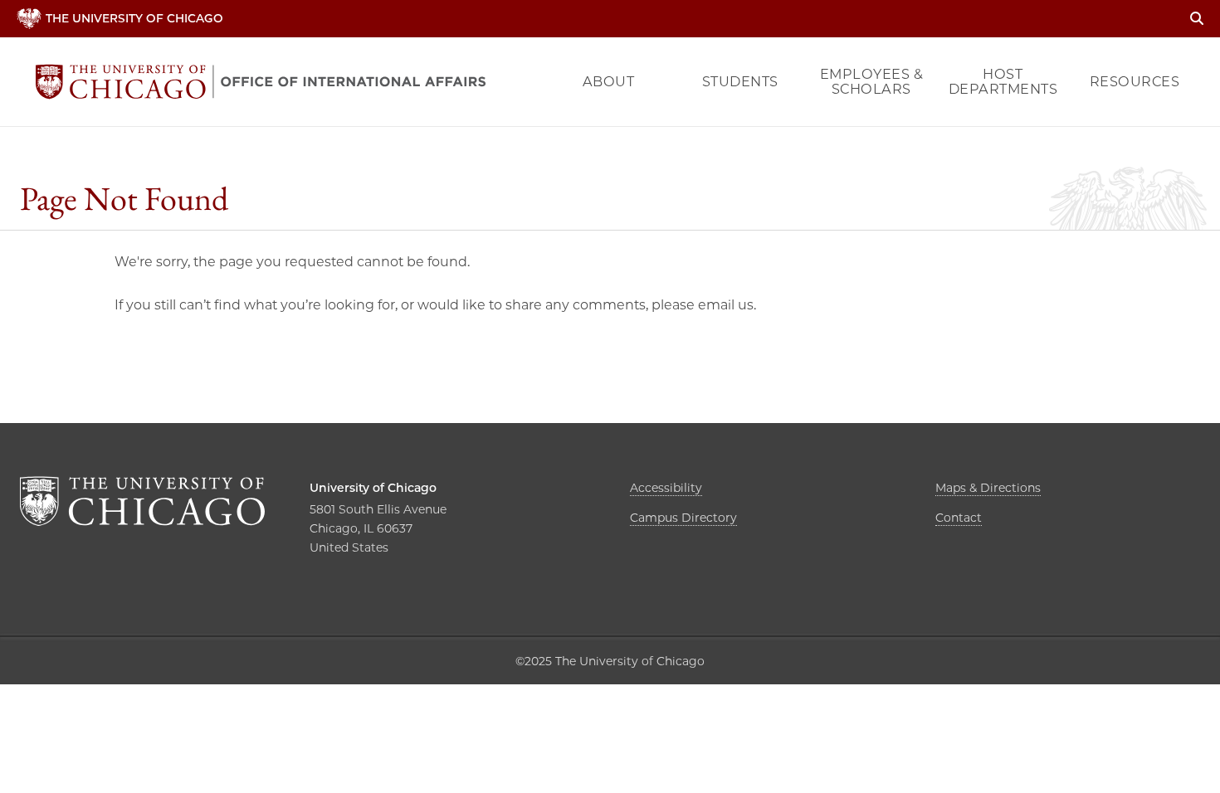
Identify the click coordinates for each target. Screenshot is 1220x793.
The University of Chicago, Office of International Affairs (261, 81)
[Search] (1197, 18)
